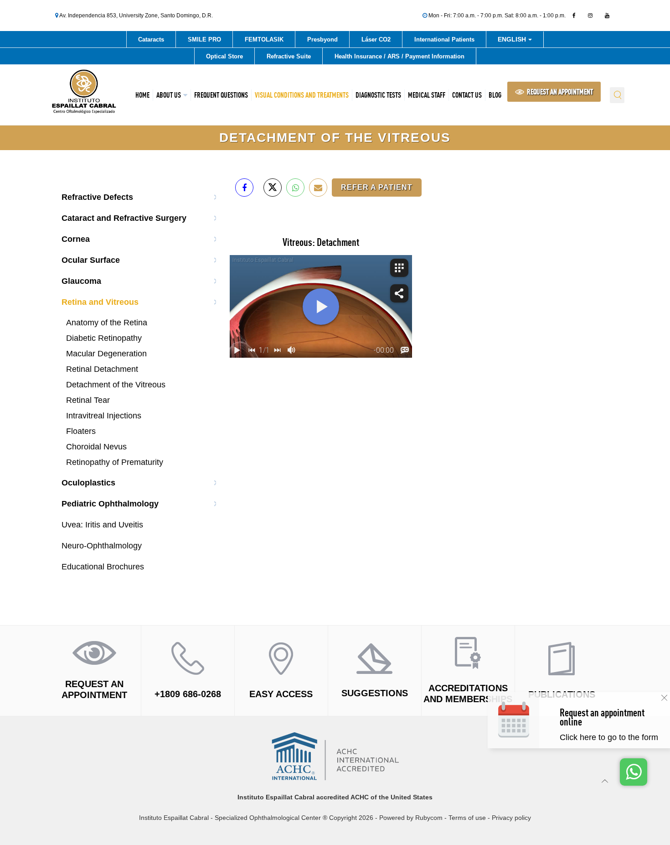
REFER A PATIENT (376, 187)
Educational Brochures (103, 566)
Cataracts (151, 39)
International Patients (444, 39)
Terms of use (467, 817)
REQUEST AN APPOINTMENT (559, 92)
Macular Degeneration (106, 353)
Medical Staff (426, 95)
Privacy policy (511, 817)
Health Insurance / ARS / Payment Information (399, 56)
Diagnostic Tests (378, 95)
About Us (168, 95)
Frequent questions (221, 95)
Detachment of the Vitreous (115, 384)
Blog (495, 95)
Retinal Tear (88, 400)
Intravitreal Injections (103, 415)
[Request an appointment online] (611, 729)
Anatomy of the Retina (106, 322)
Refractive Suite (289, 56)
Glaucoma (81, 281)
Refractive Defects (97, 197)
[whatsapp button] (633, 772)
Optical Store (224, 56)
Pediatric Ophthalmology (110, 503)
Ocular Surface (91, 260)
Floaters (81, 431)
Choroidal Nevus (96, 446)
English (513, 41)
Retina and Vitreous (100, 302)
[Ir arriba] (605, 780)
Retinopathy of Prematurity (114, 462)
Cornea (76, 239)
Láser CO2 (376, 39)
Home (142, 95)
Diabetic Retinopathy (104, 338)
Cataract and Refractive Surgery (124, 218)
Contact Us (467, 95)
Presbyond (322, 39)
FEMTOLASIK (264, 39)
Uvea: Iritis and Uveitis (102, 524)
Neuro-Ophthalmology (102, 545)
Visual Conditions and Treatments (302, 95)
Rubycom (429, 817)
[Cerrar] (664, 698)
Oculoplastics (88, 482)
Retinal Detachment (102, 369)
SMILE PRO (204, 39)
